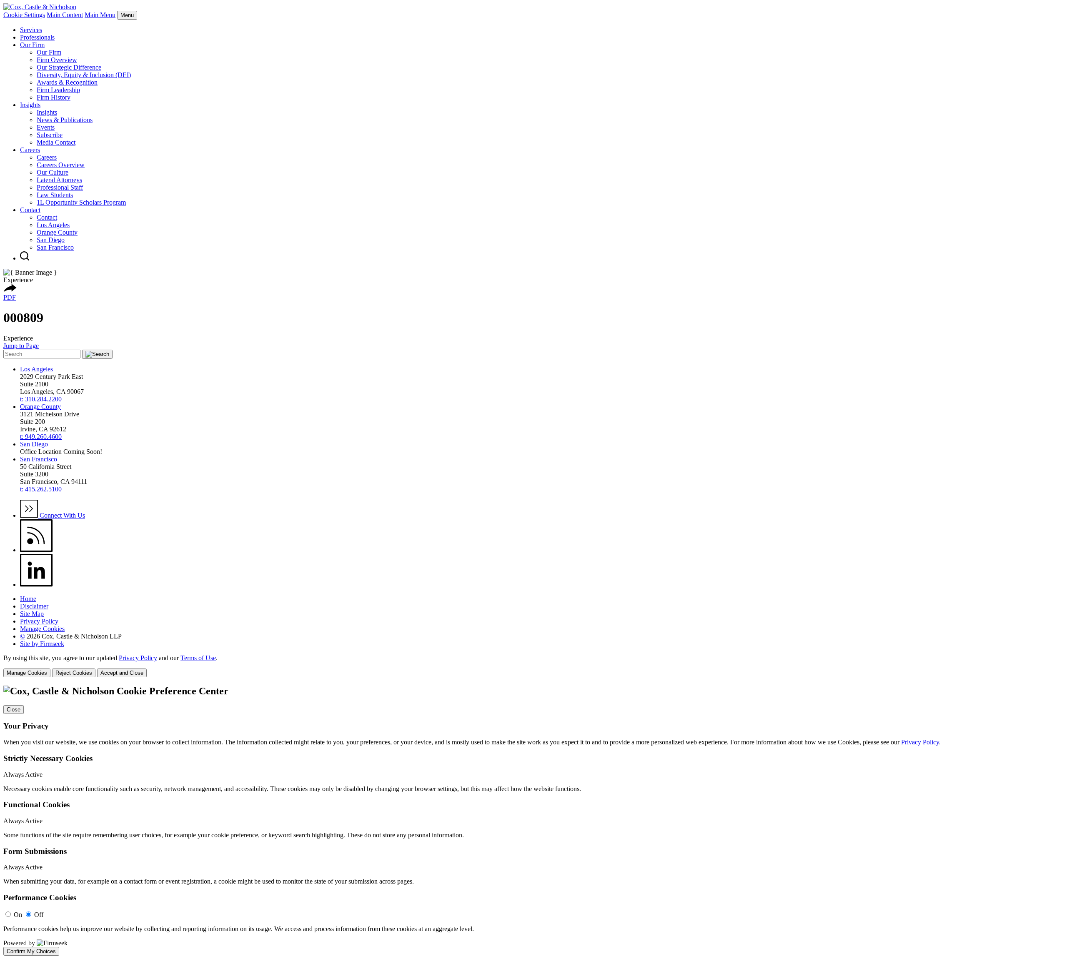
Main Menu (100, 14)
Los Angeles (53, 224)
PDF (9, 297)
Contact (30, 209)
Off (38, 914)
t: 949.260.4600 (41, 436)
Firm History (53, 97)
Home (28, 598)
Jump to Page (21, 345)
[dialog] (533, 665)
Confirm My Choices (31, 951)
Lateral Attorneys (59, 179)
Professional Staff (60, 187)
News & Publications (65, 119)
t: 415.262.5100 (41, 489)
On (18, 914)
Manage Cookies (42, 628)
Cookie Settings (24, 14)
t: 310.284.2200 (41, 399)
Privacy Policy (39, 621)
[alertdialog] (533, 821)
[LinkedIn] (36, 584)
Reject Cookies (73, 673)
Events (46, 127)
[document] (533, 821)
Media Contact (56, 142)
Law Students (55, 194)
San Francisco (55, 247)
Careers (30, 149)
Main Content (65, 14)
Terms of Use (198, 657)
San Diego (51, 239)
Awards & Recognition (67, 82)
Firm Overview (57, 59)
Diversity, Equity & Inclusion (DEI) (84, 74)
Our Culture (52, 172)
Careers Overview (61, 164)
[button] (10, 289)
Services (31, 29)
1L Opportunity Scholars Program (81, 202)
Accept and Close (121, 673)
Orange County (57, 232)
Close (13, 709)
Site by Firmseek (42, 643)
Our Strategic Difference (69, 67)
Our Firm (32, 44)
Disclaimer (34, 606)
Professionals (37, 37)
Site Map (32, 613)
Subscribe (50, 134)
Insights (30, 104)
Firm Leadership (58, 89)
